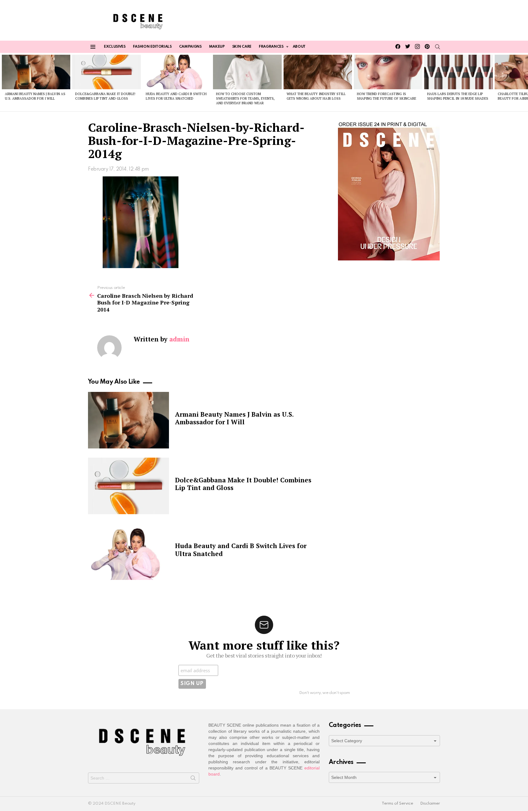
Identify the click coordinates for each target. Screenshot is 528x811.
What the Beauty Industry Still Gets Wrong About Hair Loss (316, 96)
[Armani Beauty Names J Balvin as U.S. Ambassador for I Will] (36, 72)
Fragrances (271, 47)
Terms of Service (397, 803)
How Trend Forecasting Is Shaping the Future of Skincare (386, 96)
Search (193, 779)
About (299, 47)
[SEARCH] (437, 47)
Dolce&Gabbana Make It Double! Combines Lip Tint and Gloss (105, 96)
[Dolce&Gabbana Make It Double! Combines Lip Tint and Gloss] (106, 72)
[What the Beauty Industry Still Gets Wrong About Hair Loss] (318, 72)
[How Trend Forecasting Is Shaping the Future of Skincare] (388, 72)
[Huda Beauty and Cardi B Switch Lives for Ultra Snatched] (177, 72)
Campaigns (190, 47)
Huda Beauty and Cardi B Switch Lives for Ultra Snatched (176, 96)
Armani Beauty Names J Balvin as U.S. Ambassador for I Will (35, 96)
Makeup (217, 47)
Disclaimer (430, 803)
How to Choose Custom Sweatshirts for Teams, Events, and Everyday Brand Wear (245, 98)
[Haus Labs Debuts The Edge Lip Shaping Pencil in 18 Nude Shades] (458, 72)
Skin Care (241, 47)
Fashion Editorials (152, 47)
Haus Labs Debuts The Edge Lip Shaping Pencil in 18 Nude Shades (457, 96)
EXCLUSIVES (115, 47)
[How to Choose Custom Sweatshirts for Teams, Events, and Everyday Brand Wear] (247, 72)
